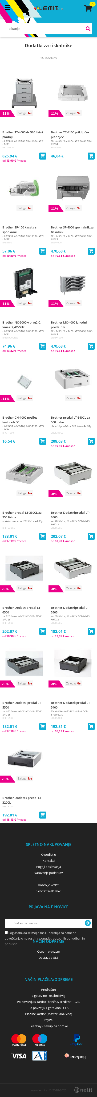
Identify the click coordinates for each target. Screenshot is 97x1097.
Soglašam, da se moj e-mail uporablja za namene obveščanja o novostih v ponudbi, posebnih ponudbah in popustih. (45, 938)
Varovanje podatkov (48, 873)
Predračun (48, 989)
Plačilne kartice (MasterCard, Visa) (48, 1014)
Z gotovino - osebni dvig (48, 996)
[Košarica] (87, 8)
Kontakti (49, 860)
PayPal (48, 1020)
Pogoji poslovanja (48, 867)
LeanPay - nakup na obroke (48, 1026)
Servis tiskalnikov (48, 891)
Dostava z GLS (48, 957)
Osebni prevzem (48, 951)
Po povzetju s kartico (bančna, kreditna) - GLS (48, 1002)
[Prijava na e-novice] (87, 923)
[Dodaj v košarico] (42, 156)
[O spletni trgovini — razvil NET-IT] (83, 1090)
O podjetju (48, 854)
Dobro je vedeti (48, 885)
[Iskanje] (88, 29)
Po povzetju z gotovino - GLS (48, 1008)
